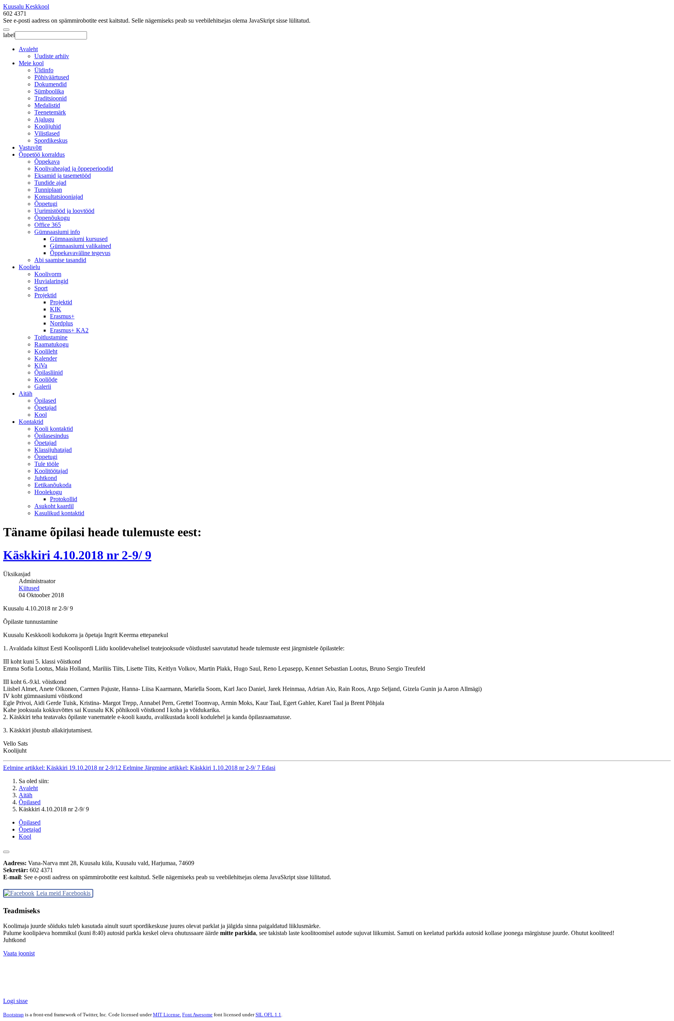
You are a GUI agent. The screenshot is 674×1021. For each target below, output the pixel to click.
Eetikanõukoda (52, 485)
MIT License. (167, 1014)
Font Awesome (197, 1014)
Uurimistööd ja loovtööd (64, 210)
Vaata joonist (19, 953)
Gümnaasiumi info (57, 231)
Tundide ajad (50, 182)
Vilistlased (47, 133)
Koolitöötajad (51, 471)
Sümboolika (49, 91)
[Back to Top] (6, 852)
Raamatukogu (51, 344)
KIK (55, 309)
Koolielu (29, 267)
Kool (40, 414)
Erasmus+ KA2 (69, 330)
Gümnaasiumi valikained (80, 246)
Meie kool (31, 63)
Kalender (45, 358)
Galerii (42, 386)
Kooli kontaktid (53, 428)
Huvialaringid (51, 281)
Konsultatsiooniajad (58, 196)
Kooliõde (45, 379)
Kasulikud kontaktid (59, 513)
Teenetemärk (50, 112)
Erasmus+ (62, 316)
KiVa (40, 365)
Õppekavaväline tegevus (80, 253)
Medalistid (47, 105)
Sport (41, 288)
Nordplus (61, 323)
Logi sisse (15, 1001)
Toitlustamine (50, 337)
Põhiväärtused (51, 77)
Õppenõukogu (52, 217)
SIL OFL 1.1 (268, 1014)
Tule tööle (46, 464)
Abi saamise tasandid (60, 260)
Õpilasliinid (48, 372)
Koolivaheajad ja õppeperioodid (73, 168)
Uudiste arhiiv (51, 56)
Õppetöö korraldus (42, 154)
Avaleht (28, 49)
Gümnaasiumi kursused (79, 239)
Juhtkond (45, 478)
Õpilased (45, 400)
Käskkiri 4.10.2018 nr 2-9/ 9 (77, 555)
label (9, 35)
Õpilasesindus (51, 435)
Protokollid (63, 499)
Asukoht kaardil (54, 506)
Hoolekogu (48, 492)
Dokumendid (50, 84)
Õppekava (47, 161)
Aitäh (25, 393)
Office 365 (47, 224)
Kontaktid (31, 421)
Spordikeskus (50, 140)
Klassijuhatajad (53, 449)
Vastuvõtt (30, 147)
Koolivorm (47, 274)
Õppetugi (45, 203)
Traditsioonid (50, 98)
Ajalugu (44, 119)
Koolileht (45, 351)
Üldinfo (43, 70)
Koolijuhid (47, 126)
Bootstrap (13, 1014)
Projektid (45, 295)
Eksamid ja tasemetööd (62, 175)
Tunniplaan (48, 189)
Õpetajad (45, 407)
